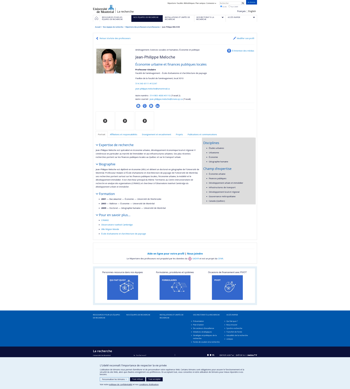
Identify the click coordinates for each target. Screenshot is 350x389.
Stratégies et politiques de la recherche (205, 337)
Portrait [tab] (101, 134)
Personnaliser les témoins (114, 379)
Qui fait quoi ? (232, 321)
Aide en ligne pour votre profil (165, 253)
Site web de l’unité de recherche (151, 106)
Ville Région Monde (110, 229)
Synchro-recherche (234, 328)
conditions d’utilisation (149, 384)
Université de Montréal (103, 9)
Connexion (210, 3)
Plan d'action (198, 324)
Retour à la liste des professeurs (115, 38)
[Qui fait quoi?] (122, 287)
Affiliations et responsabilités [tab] (123, 134)
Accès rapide (232, 314)
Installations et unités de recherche (171, 316)
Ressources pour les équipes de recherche (106, 316)
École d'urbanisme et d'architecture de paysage (123, 233)
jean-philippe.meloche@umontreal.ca (152, 88)
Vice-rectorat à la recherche (206, 314)
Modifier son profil (245, 38)
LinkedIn (157, 106)
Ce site (224, 7)
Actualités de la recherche (237, 335)
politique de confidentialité (120, 384)
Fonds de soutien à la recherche (206, 342)
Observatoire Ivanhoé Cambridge (117, 224)
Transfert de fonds (234, 332)
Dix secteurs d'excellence (203, 328)
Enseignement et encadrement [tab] (156, 134)
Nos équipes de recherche (113, 27)
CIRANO (105, 220)
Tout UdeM (234, 7)
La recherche (125, 11)
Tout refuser (137, 379)
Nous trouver (231, 324)
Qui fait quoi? (141, 355)
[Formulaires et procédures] (175, 287)
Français (241, 11)
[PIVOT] (227, 287)
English (252, 11)
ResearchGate (138, 106)
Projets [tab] (179, 134)
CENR (220, 258)
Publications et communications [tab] (202, 134)
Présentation (198, 321)
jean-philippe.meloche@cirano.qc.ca (166, 99)
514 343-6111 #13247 (146, 83)
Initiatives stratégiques (202, 332)
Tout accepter (154, 379)
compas (229, 339)
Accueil (97, 27)
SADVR (195, 258)
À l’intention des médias (243, 50)
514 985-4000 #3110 (160, 95)
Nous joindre (195, 253)
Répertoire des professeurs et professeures (143, 27)
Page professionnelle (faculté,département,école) (145, 106)
